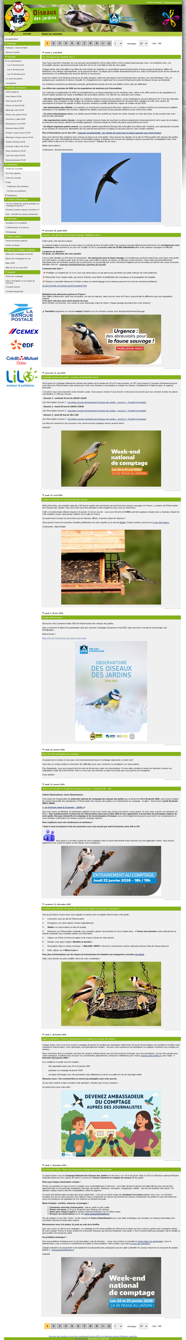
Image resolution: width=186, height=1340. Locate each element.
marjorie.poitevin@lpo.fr (151, 1056)
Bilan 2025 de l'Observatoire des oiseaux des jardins (64, 638)
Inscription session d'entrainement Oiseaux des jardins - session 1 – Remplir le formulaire (107, 402)
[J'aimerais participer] (172, 2)
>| (109, 43)
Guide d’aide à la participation (150, 1241)
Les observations (14, 61)
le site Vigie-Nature (161, 522)
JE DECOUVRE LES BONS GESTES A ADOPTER (64, 286)
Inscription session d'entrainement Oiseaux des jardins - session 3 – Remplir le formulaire (107, 419)
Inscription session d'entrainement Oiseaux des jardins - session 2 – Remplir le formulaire (107, 411)
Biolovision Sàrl (81, 1339)
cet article (139, 954)
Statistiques (12, 195)
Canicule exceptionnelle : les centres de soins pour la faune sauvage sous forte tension (119, 133)
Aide (9, 182)
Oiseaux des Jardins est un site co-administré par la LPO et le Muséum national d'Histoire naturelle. (93, 1336)
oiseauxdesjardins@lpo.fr (63, 1250)
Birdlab (123, 522)
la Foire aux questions (140, 1243)
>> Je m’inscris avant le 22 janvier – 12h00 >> (63, 807)
